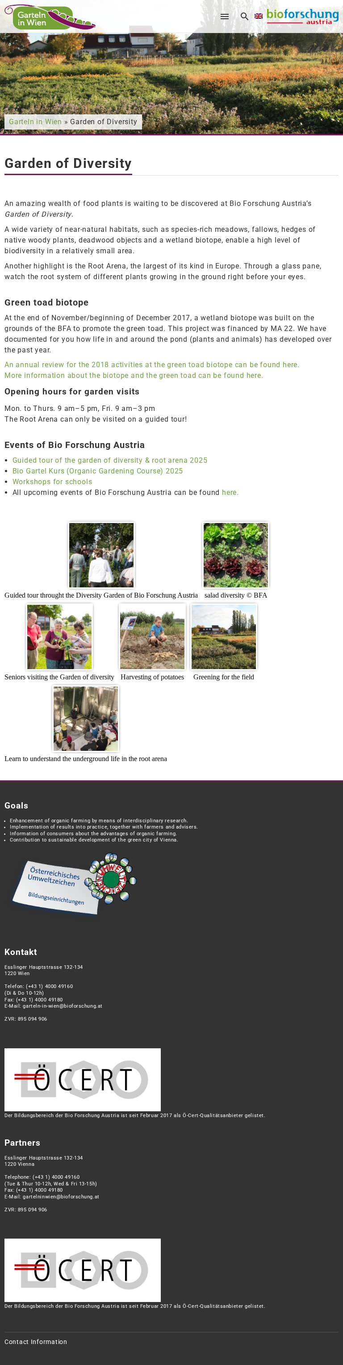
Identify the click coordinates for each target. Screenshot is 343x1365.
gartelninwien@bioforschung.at (61, 1197)
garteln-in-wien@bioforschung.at (62, 1006)
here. (230, 492)
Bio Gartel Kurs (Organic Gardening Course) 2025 (98, 471)
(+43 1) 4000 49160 (49, 986)
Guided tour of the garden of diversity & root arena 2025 (110, 460)
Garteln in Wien (35, 121)
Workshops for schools (52, 481)
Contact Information (35, 1342)
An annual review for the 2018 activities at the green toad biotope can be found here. (152, 364)
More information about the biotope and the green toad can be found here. (134, 375)
